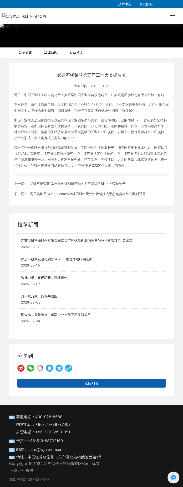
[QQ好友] (49, 368)
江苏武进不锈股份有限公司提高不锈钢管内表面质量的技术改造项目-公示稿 (76, 241)
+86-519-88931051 (52, 432)
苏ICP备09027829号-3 (29, 479)
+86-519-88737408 (53, 424)
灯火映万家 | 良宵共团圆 (39, 296)
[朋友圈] (40, 368)
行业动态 (76, 52)
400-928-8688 (48, 416)
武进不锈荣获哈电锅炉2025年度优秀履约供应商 (56, 259)
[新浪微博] (21, 368)
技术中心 (125, 4)
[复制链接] (68, 368)
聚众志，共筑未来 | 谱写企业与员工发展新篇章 (56, 315)
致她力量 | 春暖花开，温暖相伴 (44, 278)
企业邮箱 (146, 4)
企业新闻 (50, 52)
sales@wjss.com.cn (45, 449)
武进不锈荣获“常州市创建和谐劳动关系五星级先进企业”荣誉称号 (78, 184)
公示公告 (25, 52)
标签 (96, 463)
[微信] (30, 368)
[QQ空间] (59, 368)
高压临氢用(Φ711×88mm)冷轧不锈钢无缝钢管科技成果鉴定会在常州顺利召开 (88, 194)
